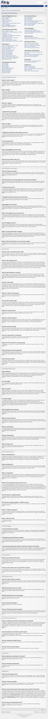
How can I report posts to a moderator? (9, 55)
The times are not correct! (6, 34)
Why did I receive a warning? (7, 54)
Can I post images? (5, 67)
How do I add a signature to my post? (9, 47)
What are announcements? (7, 69)
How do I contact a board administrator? (31, 70)
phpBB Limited (32, 675)
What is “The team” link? (28, 25)
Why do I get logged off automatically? (9, 25)
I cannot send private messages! (30, 29)
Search (3, 7)
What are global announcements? (8, 68)
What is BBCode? (5, 63)
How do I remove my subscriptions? (30, 56)
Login (7, 7)
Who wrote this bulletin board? (29, 66)
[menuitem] (44, 6)
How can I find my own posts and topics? (31, 47)
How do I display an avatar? (7, 38)
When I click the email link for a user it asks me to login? (12, 41)
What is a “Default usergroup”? (29, 24)
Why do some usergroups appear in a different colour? (34, 23)
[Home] (5, 2)
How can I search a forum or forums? (31, 43)
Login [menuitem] (46, 6)
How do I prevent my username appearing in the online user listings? (12, 33)
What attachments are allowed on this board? (32, 60)
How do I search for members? (30, 46)
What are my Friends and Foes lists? (31, 37)
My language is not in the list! (7, 36)
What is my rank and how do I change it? (9, 40)
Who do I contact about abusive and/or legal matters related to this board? (33, 69)
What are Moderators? (28, 18)
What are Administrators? (29, 17)
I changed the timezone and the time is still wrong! (11, 35)
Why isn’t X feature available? (29, 67)
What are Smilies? (5, 65)
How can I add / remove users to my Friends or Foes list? (34, 38)
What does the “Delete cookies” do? (8, 26)
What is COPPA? (5, 18)
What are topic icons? (6, 72)
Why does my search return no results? (31, 44)
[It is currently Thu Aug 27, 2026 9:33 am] (45, 10)
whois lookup (34, 691)
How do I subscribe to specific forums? (31, 55)
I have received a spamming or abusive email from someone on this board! (33, 33)
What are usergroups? (28, 19)
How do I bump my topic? (6, 59)
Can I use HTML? (5, 64)
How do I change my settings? (7, 30)
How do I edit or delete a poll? (7, 51)
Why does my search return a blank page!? (32, 45)
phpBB (27, 208)
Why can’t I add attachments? (7, 53)
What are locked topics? (6, 71)
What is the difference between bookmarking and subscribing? (33, 52)
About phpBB (36, 676)
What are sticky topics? (6, 70)
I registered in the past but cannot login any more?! (11, 23)
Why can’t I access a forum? (7, 52)
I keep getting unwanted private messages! (32, 30)
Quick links (2, 6)
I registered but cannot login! (7, 20)
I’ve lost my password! (6, 24)
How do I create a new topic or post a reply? (10, 45)
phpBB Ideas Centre (7, 684)
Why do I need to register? (7, 17)
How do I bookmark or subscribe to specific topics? (33, 54)
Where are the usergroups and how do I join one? (33, 20)
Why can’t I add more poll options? (8, 50)
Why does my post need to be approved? (9, 58)
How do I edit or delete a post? (7, 46)
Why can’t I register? (6, 19)
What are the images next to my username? (10, 37)
